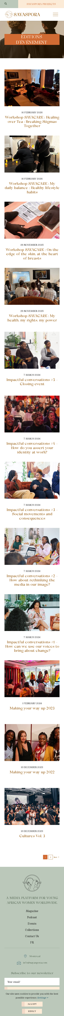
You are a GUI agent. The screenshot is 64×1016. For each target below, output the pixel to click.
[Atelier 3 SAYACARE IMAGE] (32, 137)
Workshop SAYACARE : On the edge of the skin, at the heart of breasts (32, 253)
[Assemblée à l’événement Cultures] (32, 789)
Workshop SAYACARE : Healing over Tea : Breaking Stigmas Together (32, 121)
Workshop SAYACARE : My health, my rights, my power (32, 318)
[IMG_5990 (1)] (32, 203)
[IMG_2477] (32, 269)
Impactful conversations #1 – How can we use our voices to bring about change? (32, 646)
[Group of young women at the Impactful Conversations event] (32, 333)
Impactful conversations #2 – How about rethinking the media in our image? (32, 580)
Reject (32, 1011)
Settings (42, 997)
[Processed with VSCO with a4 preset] (32, 726)
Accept (32, 1004)
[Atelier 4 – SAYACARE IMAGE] (32, 71)
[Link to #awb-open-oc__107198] (55, 14)
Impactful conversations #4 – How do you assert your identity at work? (32, 447)
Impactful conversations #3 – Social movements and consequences (32, 514)
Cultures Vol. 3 (32, 836)
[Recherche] (5, 4)
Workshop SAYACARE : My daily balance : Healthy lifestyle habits (32, 187)
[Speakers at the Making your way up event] (32, 662)
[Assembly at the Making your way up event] (32, 397)
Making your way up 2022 (32, 772)
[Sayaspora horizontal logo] (22, 12)
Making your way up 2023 (32, 708)
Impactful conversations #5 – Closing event (32, 382)
